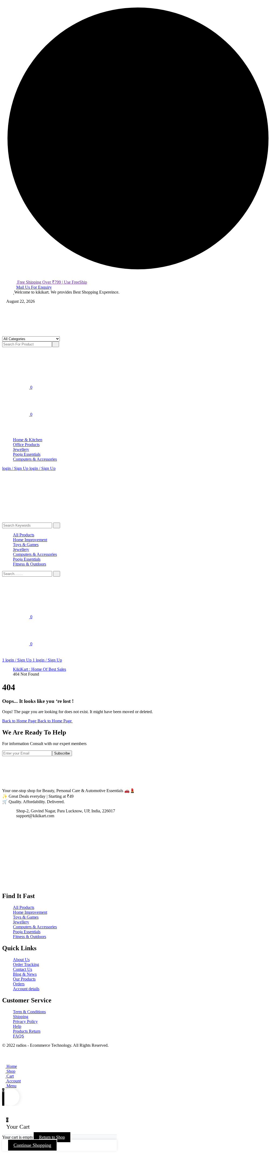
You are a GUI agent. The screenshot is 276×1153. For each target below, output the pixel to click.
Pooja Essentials (26, 454)
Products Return (26, 1031)
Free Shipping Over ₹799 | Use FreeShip (51, 282)
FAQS (18, 1036)
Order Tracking (26, 964)
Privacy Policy (25, 1021)
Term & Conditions (29, 1011)
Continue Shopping (32, 1145)
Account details (26, 988)
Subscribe (62, 753)
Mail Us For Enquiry (34, 287)
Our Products (24, 979)
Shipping (20, 1016)
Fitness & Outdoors (29, 564)
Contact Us (22, 969)
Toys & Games (26, 544)
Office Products (26, 444)
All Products (23, 535)
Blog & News (25, 974)
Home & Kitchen (27, 439)
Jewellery (21, 449)
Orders (19, 984)
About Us (21, 959)
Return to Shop (52, 1137)
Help (17, 1026)
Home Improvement (30, 539)
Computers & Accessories (35, 459)
